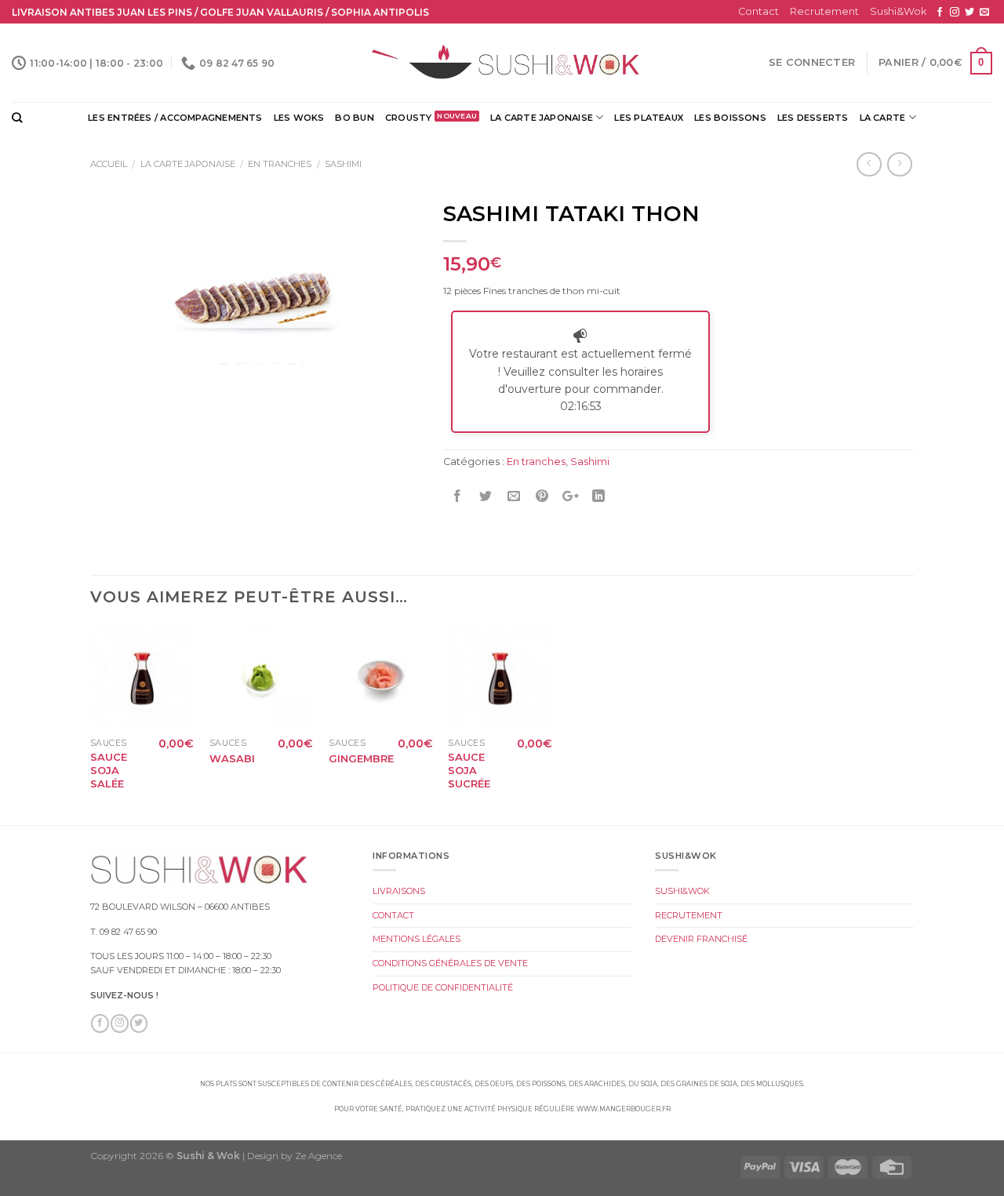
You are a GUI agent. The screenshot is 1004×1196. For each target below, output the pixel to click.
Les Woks (299, 117)
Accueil (108, 163)
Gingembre (361, 758)
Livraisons (399, 890)
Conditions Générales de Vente (450, 963)
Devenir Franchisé (701, 938)
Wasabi (232, 758)
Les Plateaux (648, 117)
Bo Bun (354, 117)
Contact (758, 11)
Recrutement (824, 11)
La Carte (883, 117)
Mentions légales (416, 938)
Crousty (408, 117)
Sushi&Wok (898, 11)
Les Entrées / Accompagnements (175, 117)
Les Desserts (813, 117)
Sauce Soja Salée (108, 770)
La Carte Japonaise (541, 117)
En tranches (279, 163)
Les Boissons (730, 117)
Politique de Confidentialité (443, 987)
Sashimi (343, 163)
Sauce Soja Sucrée (469, 770)
